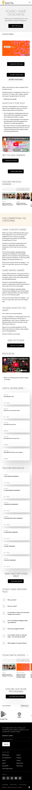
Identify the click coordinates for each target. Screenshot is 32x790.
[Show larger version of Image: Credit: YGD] (16, 48)
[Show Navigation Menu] (29, 2)
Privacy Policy (13, 784)
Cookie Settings (22, 784)
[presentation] (9, 189)
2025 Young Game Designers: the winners (22, 194)
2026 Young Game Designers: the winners (8, 194)
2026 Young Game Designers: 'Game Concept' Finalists (21, 666)
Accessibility (5, 784)
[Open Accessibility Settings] (29, 787)
